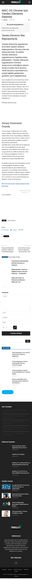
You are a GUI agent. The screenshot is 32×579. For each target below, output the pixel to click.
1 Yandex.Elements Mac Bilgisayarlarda (9, 28)
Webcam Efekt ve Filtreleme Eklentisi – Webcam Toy (19, 280)
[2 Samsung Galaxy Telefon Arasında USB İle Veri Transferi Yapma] (6, 374)
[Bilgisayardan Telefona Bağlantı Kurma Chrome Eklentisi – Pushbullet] (6, 272)
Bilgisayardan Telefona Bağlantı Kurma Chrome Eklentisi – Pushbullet (19, 271)
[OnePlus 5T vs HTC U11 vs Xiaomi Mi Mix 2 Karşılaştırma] (6, 474)
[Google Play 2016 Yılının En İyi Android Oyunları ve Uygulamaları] (6, 486)
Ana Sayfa (4, 6)
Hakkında (26, 569)
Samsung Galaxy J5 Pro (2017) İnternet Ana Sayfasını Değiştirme (21, 354)
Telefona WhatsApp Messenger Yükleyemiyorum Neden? (20, 504)
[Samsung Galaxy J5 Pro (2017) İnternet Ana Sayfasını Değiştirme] (6, 356)
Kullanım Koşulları (18, 569)
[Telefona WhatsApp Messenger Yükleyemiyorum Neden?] (6, 504)
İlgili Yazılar (5, 257)
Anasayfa (4, 569)
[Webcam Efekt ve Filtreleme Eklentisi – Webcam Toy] (6, 281)
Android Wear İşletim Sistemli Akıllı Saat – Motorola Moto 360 (24, 249)
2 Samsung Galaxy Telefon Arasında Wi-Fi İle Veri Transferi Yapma (20, 363)
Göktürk (5, 20)
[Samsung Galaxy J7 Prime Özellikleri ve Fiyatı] (6, 514)
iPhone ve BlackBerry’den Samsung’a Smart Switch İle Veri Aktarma (20, 381)
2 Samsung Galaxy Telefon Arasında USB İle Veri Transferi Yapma (21, 372)
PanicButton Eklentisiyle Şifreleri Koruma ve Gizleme (20, 263)
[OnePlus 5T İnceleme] (6, 457)
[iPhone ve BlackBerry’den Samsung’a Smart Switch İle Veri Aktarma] (6, 382)
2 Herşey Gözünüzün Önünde (7, 30)
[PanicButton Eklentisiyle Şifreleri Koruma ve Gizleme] (6, 264)
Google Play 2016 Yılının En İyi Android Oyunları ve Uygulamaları (20, 486)
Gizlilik (16, 571)
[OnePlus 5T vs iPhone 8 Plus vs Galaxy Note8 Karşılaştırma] (6, 466)
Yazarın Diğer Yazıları (14, 257)
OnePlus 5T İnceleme (18, 454)
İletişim (10, 569)
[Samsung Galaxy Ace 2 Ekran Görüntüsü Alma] (6, 495)
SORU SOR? (7, 392)
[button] (29, 2)
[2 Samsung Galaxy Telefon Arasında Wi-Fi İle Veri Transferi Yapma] (6, 365)
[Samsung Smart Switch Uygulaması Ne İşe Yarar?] (6, 449)
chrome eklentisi (11, 220)
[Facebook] (16, 563)
